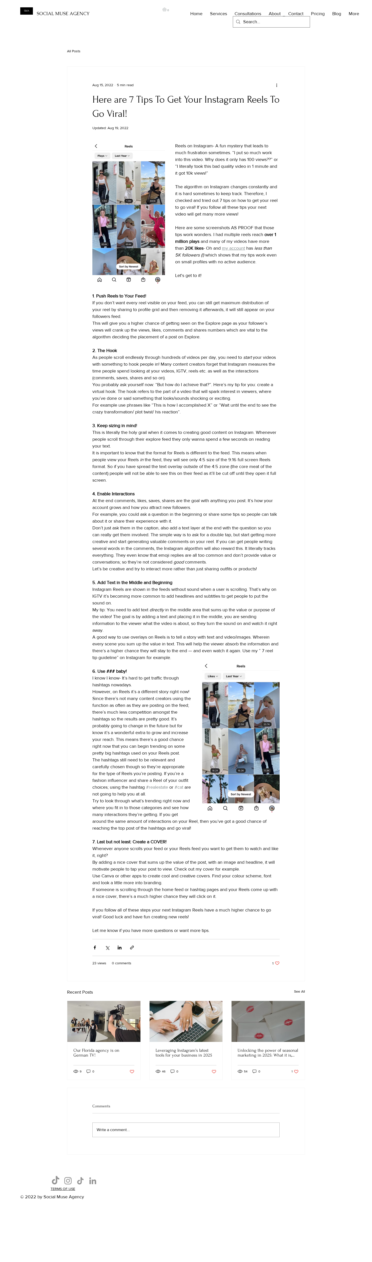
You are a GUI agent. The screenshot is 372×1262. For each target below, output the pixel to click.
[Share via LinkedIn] (119, 947)
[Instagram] (68, 1181)
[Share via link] (132, 947)
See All (299, 991)
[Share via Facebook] (94, 947)
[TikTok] (55, 1181)
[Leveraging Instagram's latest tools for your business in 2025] (186, 1021)
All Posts (73, 51)
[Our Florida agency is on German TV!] (103, 1021)
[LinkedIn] (93, 1181)
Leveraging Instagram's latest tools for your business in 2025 (184, 1053)
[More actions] (277, 85)
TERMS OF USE (63, 1189)
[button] (166, 9)
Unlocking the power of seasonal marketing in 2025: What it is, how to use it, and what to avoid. (268, 1053)
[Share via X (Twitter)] (107, 947)
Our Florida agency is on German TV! (96, 1053)
